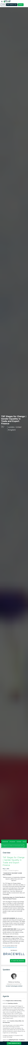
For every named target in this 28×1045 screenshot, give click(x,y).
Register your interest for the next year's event (13, 845)
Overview (5, 841)
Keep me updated (18, 960)
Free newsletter (14, 1043)
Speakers (12, 841)
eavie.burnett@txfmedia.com (10, 947)
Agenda (19, 841)
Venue (24, 841)
